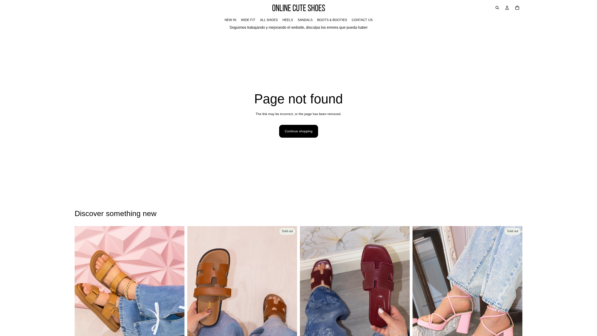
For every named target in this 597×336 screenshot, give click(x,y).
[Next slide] (177, 295)
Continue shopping (298, 131)
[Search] (497, 8)
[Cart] (517, 8)
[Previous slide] (82, 295)
